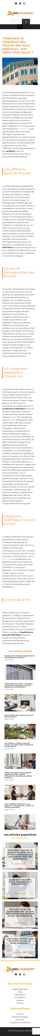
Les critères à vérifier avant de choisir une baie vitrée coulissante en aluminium (18, 744)
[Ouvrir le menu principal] (20, 26)
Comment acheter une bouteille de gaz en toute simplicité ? (20, 940)
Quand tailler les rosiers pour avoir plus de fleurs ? (18, 716)
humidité (7, 559)
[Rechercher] (26, 21)
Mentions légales (20, 1017)
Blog (20, 992)
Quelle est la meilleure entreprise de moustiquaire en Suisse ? (19, 656)
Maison (20, 1000)
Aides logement (20, 989)
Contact (20, 1014)
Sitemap (20, 1020)
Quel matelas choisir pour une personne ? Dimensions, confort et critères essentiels (19, 805)
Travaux (20, 1003)
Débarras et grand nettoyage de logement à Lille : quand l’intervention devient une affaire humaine (18, 775)
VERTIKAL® (23, 129)
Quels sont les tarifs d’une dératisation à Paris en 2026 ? (20, 881)
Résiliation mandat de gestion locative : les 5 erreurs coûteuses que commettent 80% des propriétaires (20, 854)
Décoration (20, 995)
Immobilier (20, 997)
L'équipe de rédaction (20, 1022)
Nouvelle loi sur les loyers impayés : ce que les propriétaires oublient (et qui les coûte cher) (20, 912)
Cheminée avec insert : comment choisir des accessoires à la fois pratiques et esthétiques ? (18, 685)
